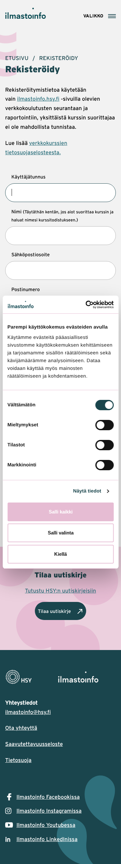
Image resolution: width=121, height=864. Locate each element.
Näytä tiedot (87, 491)
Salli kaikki (61, 511)
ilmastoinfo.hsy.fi (38, 98)
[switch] (104, 425)
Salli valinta (61, 532)
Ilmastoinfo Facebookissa (48, 796)
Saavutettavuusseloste (34, 743)
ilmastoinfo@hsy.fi (28, 712)
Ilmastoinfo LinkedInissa (46, 839)
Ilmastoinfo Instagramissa (49, 810)
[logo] (60, 677)
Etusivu (16, 58)
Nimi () (62, 215)
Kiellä (60, 554)
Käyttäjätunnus (28, 176)
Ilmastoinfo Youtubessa (46, 824)
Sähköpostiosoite (30, 254)
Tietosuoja (18, 760)
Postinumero (25, 289)
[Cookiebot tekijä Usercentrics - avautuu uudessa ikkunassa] (86, 304)
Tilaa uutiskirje (54, 611)
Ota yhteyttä (21, 727)
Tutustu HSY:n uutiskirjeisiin (60, 590)
